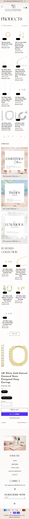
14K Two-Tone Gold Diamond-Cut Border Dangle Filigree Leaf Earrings (20, 46)
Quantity (3, 401)
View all (14, 333)
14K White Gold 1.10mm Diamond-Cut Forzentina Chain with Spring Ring (20, 73)
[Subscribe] (24, 498)
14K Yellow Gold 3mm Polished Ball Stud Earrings (7, 271)
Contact (15, 474)
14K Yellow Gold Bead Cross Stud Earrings (21, 298)
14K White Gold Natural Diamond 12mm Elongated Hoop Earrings (7, 126)
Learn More (15, 467)
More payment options (14, 417)
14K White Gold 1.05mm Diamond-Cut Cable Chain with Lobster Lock (7, 72)
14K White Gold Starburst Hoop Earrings (19, 125)
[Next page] (25, 136)
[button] (1, 8)
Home (15, 460)
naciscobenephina (15, 515)
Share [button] (4, 422)
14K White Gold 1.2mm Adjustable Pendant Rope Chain (7, 100)
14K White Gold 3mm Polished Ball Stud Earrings (20, 99)
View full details (21, 422)
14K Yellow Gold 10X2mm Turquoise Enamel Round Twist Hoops (7, 299)
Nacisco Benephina (15, 471)
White (4, 391)
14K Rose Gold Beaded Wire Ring (7, 43)
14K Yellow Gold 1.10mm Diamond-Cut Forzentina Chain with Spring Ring (20, 273)
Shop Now (15, 464)
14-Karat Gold (7, 397)
